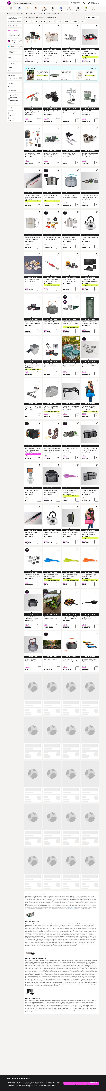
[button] (31, 47)
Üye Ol (92, 3)
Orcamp (28, 21)
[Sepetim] (84, 3)
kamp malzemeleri (71, 903)
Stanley (35, 21)
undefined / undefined (15, 21)
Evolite (83, 21)
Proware (43, 21)
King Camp (74, 21)
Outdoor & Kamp (26, 13)
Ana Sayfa (9, 13)
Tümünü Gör (93, 68)
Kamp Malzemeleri (35, 13)
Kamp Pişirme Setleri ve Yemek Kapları (64, 13)
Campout (59, 21)
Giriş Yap (96, 3)
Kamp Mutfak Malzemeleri (47, 13)
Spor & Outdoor (17, 13)
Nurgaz (51, 21)
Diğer (66, 21)
